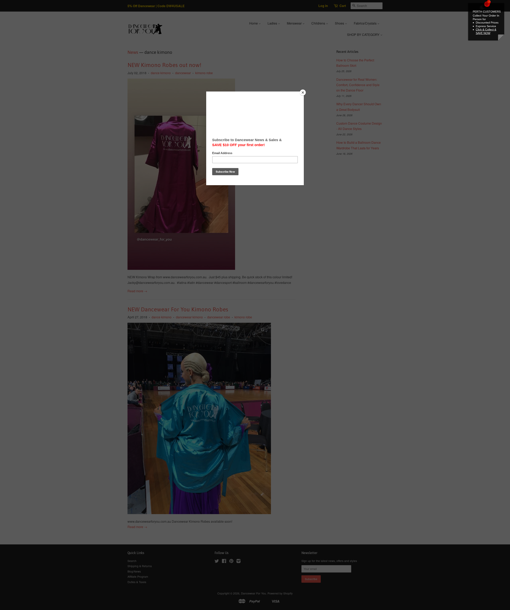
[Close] (303, 92)
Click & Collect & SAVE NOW (486, 31)
